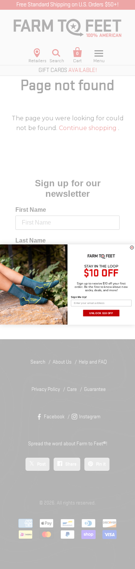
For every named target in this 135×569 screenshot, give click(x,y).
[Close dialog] (132, 247)
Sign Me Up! (79, 296)
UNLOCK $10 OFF (101, 312)
